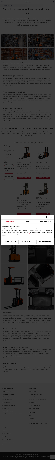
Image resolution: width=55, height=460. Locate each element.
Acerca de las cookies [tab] (45, 221)
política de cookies (33, 234)
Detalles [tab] (27, 221)
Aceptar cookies (45, 241)
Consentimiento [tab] (10, 221)
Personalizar (27, 241)
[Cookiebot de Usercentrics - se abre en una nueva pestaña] (47, 217)
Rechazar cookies (10, 241)
